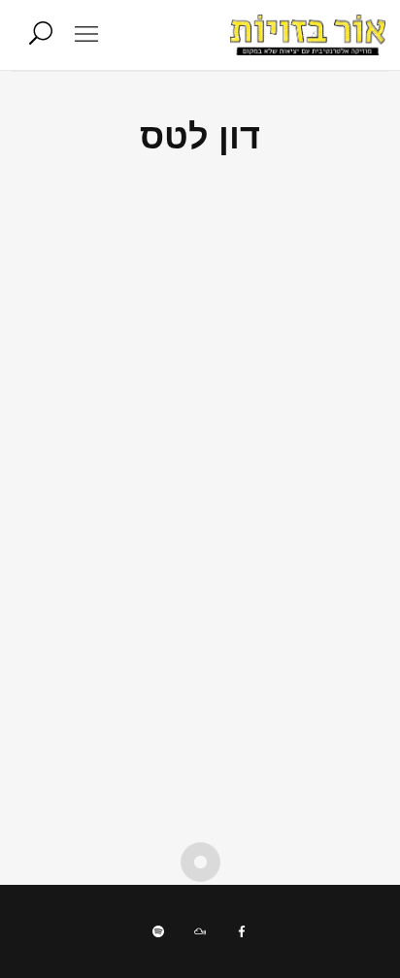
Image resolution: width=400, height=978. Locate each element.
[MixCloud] (200, 931)
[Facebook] (242, 931)
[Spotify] (158, 931)
